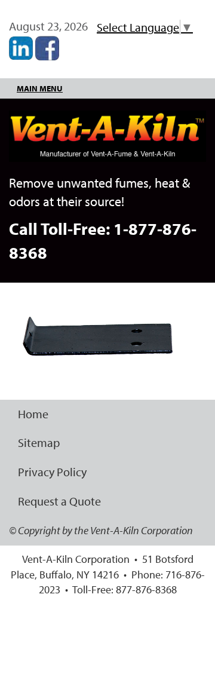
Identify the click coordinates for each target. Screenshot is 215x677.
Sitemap (39, 442)
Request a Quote (59, 501)
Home (33, 413)
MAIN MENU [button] (40, 88)
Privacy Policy (52, 471)
